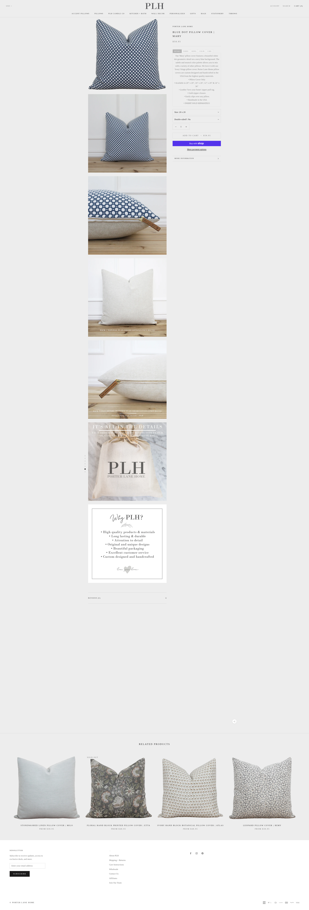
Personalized (177, 13)
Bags (203, 13)
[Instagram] (197, 853)
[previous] (7, 790)
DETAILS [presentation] (177, 51)
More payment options (196, 149)
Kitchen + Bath (138, 13)
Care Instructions (116, 865)
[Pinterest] (202, 853)
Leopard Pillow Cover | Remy (262, 825)
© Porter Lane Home (22, 902)
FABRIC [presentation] (186, 51)
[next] (301, 790)
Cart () (298, 6)
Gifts (193, 13)
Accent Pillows (80, 13)
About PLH (114, 855)
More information (184, 158)
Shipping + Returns (117, 860)
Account (274, 6)
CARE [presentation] (209, 51)
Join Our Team (115, 883)
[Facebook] (191, 853)
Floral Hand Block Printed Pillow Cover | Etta (118, 825)
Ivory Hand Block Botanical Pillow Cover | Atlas (190, 825)
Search (286, 6)
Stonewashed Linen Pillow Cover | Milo (47, 825)
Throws (233, 13)
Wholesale (113, 869)
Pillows (99, 13)
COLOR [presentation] (201, 51)
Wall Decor (158, 13)
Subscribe (19, 874)
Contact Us (114, 874)
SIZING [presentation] (193, 51)
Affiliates (113, 878)
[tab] (177, 51)
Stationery (217, 13)
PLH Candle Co (116, 13)
